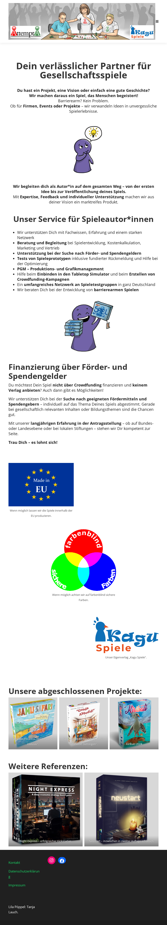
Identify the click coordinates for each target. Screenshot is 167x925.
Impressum (16, 885)
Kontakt (14, 862)
